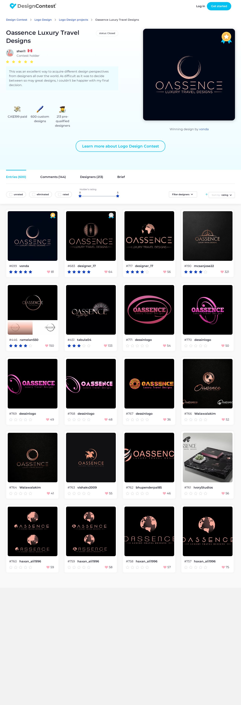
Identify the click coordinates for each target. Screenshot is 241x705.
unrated (18, 194)
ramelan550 (29, 339)
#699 (13, 266)
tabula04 (84, 339)
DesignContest (33, 6)
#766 (188, 413)
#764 (13, 487)
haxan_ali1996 (30, 561)
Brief (121, 177)
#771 (129, 340)
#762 (130, 487)
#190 (188, 266)
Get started (219, 6)
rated (66, 194)
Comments (53, 177)
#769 (13, 413)
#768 (72, 413)
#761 (188, 487)
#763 (72, 487)
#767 (130, 413)
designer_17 (87, 266)
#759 (72, 561)
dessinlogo (143, 339)
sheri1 (21, 51)
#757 (188, 561)
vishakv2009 (87, 487)
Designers (91, 177)
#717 (129, 266)
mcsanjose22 (204, 266)
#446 (13, 340)
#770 (188, 340)
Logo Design (43, 19)
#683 (72, 266)
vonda (204, 129)
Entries (16, 177)
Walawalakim (205, 413)
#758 (130, 561)
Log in (200, 6)
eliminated (43, 194)
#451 (71, 340)
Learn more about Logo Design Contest (120, 146)
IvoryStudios (203, 487)
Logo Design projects (73, 19)
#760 (13, 561)
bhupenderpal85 (149, 487)
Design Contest (16, 19)
